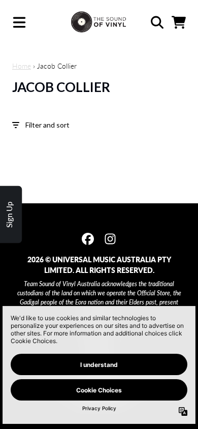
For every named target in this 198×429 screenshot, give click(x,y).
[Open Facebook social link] (88, 239)
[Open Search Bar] (156, 22)
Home (21, 66)
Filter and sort (47, 124)
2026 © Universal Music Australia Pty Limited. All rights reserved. (99, 264)
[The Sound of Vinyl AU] (99, 22)
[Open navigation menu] (19, 22)
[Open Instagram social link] (110, 239)
